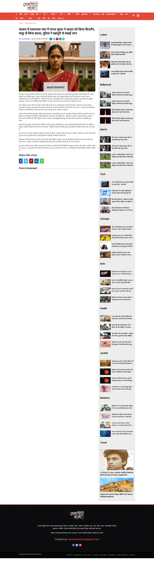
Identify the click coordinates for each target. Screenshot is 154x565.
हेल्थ (17, 18)
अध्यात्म (30, 18)
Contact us (96, 555)
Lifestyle (104, 218)
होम (16, 15)
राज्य (44, 14)
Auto (102, 263)
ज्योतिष (21, 18)
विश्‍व (37, 14)
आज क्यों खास (96, 14)
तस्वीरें (43, 18)
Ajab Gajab (103, 555)
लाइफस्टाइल (85, 14)
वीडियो (69, 14)
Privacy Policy (78, 555)
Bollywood (105, 84)
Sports (103, 129)
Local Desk (25, 39)
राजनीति (32, 14)
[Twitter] (77, 545)
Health (103, 308)
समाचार (26, 14)
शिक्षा (103, 14)
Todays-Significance (122, 555)
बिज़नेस (77, 14)
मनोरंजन (53, 14)
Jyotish (104, 353)
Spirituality (111, 555)
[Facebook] (73, 545)
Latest (103, 34)
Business (105, 397)
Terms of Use (87, 555)
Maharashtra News (30, 23)
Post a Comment (28, 168)
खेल (61, 14)
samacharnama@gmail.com (77, 539)
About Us (69, 555)
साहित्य (53, 18)
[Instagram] (80, 545)
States (21, 23)
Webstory (60, 18)
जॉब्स (48, 18)
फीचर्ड (20, 14)
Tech (102, 174)
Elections (132, 555)
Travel (103, 442)
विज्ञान (121, 14)
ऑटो (126, 14)
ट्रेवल (38, 18)
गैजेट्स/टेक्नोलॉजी (110, 14)
